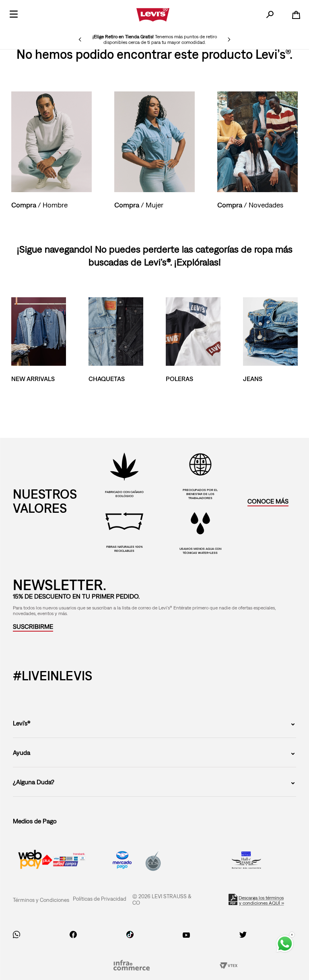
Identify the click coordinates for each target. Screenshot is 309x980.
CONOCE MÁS (267, 501)
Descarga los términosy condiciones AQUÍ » (261, 900)
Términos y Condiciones (41, 900)
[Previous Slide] (80, 39)
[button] (33, 626)
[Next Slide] (229, 39)
